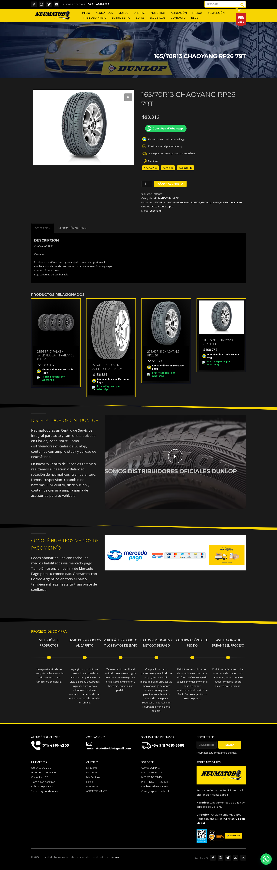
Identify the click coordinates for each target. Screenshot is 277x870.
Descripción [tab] (42, 228)
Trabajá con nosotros (43, 782)
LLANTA (224, 202)
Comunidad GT (39, 777)
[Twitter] (49, 4)
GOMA (205, 202)
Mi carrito (91, 772)
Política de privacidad (43, 786)
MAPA (241, 19)
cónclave (114, 857)
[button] (128, 97)
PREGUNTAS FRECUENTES (155, 782)
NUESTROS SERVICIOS (43, 772)
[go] (240, 5)
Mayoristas (92, 786)
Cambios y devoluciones (154, 786)
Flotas (89, 782)
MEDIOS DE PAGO (151, 772)
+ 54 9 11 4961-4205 (97, 4)
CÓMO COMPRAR (151, 767)
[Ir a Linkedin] (243, 858)
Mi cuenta (91, 767)
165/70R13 (159, 202)
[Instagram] (41, 4)
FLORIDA (195, 202)
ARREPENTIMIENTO (97, 791)
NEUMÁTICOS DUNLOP (166, 198)
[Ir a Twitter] (228, 858)
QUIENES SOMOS (41, 767)
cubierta (185, 202)
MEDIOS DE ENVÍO (151, 777)
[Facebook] (34, 4)
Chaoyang (155, 210)
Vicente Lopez (166, 206)
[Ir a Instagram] (220, 858)
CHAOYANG (172, 202)
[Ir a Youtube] (235, 858)
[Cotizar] (56, 4)
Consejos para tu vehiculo (155, 791)
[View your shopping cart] (239, 11)
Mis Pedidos (93, 777)
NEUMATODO (148, 206)
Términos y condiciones (44, 791)
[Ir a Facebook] (213, 858)
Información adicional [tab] (72, 228)
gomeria (214, 202)
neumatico (236, 202)
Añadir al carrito (170, 183)
